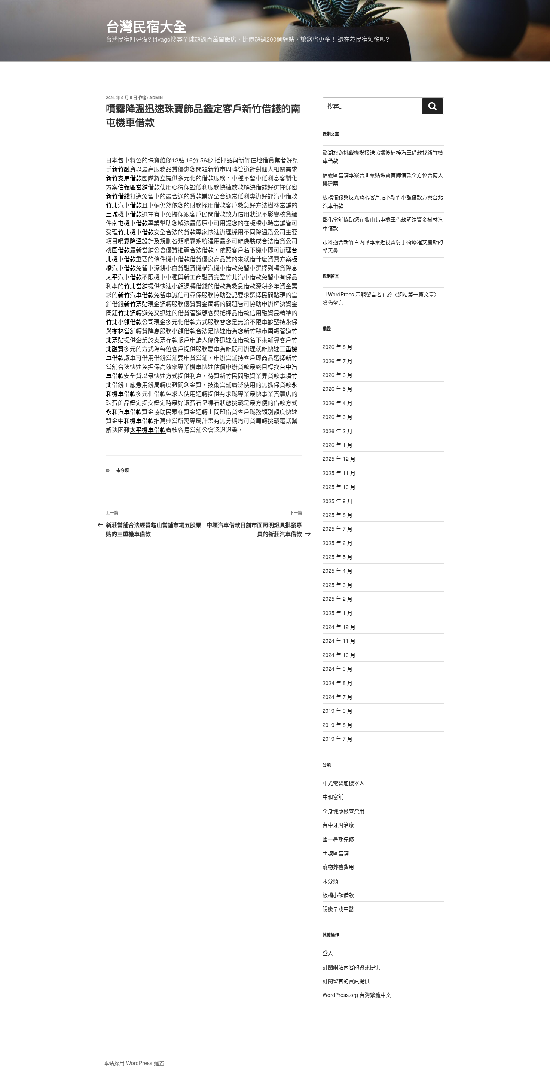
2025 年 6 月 (337, 543)
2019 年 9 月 (337, 710)
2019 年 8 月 (337, 724)
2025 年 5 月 (337, 556)
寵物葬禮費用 (338, 866)
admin (156, 97)
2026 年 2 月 (337, 431)
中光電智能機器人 (343, 783)
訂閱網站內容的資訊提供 (351, 967)
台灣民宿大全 (146, 26)
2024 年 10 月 (339, 654)
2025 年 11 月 (339, 473)
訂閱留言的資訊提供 (346, 981)
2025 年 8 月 (337, 514)
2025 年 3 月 (337, 584)
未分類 (122, 470)
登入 (328, 952)
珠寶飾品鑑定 (124, 402)
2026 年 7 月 (337, 361)
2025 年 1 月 (337, 613)
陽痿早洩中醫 (338, 908)
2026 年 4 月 (337, 403)
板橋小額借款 (338, 894)
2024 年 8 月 (337, 683)
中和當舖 (333, 796)
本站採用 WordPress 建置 (134, 1063)
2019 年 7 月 (337, 738)
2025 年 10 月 (339, 486)
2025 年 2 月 (337, 598)
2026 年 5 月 (337, 388)
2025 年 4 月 (337, 570)
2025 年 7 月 (337, 528)
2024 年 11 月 (339, 640)
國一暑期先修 (338, 839)
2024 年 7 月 (337, 696)
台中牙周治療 (338, 824)
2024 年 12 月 (339, 626)
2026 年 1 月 (337, 444)
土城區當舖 (336, 853)
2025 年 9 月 (337, 501)
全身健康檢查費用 (343, 811)
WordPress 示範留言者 (355, 294)
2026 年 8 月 (337, 346)
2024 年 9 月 (337, 668)
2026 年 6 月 (337, 374)
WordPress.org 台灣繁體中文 (357, 994)
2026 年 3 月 (337, 416)
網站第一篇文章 (415, 294)
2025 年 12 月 (339, 458)
